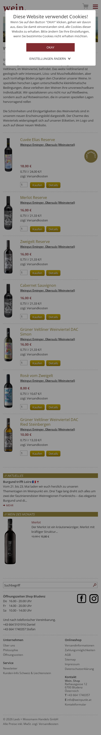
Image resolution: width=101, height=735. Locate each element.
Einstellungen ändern (47, 58)
